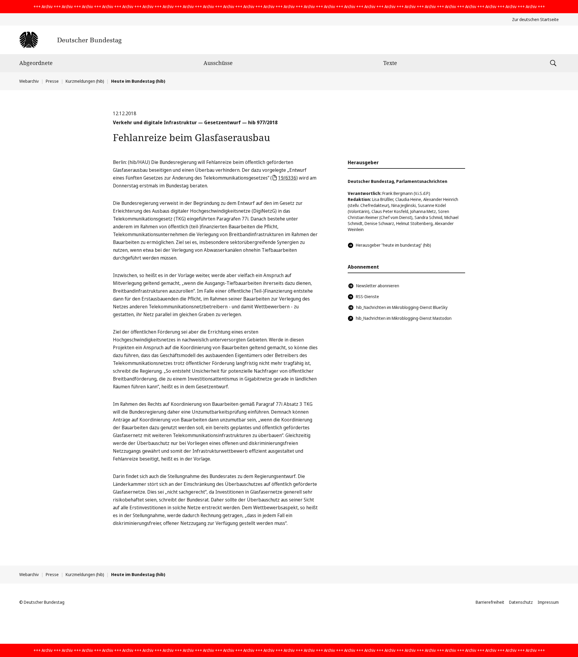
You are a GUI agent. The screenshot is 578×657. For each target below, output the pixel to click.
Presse (52, 81)
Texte (390, 62)
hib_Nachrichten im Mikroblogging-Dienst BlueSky (402, 307)
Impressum (548, 602)
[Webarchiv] (70, 40)
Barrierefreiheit (490, 602)
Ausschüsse (218, 62)
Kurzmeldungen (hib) (85, 81)
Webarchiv (29, 81)
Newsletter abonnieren (377, 285)
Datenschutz (521, 602)
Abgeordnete (36, 62)
